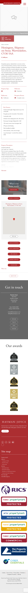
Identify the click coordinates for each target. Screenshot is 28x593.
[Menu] (24, 3)
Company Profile (5, 460)
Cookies (3, 572)
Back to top (13, 275)
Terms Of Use (9, 572)
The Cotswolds (4, 474)
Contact (5, 431)
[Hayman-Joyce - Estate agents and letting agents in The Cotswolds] (11, 3)
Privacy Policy (16, 572)
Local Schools (14, 243)
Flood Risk (14, 265)
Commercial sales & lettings (7, 473)
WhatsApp (14, 328)
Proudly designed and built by (14, 583)
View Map (14, 319)
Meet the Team (5, 462)
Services (3, 466)
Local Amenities (14, 248)
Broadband (14, 254)
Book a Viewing (14, 198)
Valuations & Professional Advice (9, 471)
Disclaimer (22, 572)
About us (3, 459)
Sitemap (19, 574)
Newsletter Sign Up (5, 476)
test (2, 444)
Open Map (14, 236)
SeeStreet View (8, 38)
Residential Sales (5, 467)
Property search (4, 457)
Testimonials (4, 464)
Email (14, 325)
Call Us (14, 322)
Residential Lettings (6, 469)
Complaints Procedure (11, 574)
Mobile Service (14, 259)
